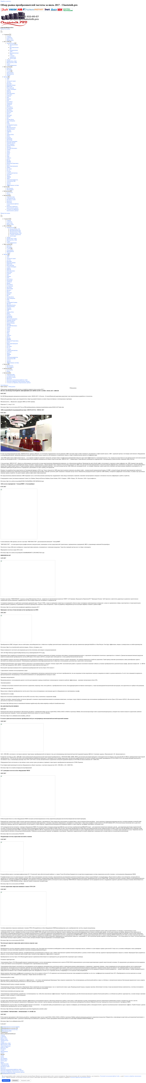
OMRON (9, 131)
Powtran (9, 137)
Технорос (9, 174)
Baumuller (9, 83)
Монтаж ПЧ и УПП (12, 62)
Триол (8, 175)
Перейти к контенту (6, 1)
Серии (8, 64)
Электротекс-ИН (11, 181)
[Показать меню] (1, 30)
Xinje (8, 156)
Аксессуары (13, 58)
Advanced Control (11, 81)
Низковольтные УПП (15, 231)
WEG (8, 155)
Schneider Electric (11, 142)
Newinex (9, 130)
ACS (8, 79)
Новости (9, 68)
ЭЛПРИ (9, 177)
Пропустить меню (5, 29)
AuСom (9, 82)
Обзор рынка (10, 72)
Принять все (6, 1080)
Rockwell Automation (12, 141)
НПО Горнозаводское (12, 166)
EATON (9, 96)
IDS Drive (9, 110)
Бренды (6, 76)
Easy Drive (9, 94)
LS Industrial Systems (12, 125)
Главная (9, 36)
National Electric (11, 129)
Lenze (8, 123)
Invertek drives (10, 119)
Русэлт (8, 170)
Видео (8, 194)
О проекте (9, 37)
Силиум (9, 171)
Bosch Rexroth (10, 88)
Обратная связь (11, 197)
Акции (8, 75)
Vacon (8, 151)
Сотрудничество (11, 198)
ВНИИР (9, 162)
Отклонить (15, 1080)
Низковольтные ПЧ (15, 229)
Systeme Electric (11, 145)
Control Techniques (11, 89)
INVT (8, 114)
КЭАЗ (8, 164)
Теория (8, 59)
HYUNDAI (10, 107)
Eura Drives (9, 101)
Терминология (10, 43)
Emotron (9, 99)
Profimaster (9, 138)
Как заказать (10, 188)
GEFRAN (9, 104)
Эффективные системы (13, 185)
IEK (8, 118)
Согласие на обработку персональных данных (13, 210)
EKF (8, 97)
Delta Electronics (11, 93)
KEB (8, 122)
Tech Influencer (4, 385)
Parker (8, 136)
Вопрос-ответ (10, 40)
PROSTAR (9, 140)
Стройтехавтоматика (12, 173)
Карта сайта (10, 38)
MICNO (9, 126)
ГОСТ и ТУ (10, 192)
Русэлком (9, 168)
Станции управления (13, 56)
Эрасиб (8, 184)
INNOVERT (10, 111)
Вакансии (9, 201)
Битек (8, 159)
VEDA (8, 152)
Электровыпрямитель (12, 179)
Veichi (8, 153)
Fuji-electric (9, 103)
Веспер (8, 160)
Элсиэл (8, 182)
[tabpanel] (73, 27)
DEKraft (9, 92)
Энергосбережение (12, 65)
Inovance (9, 112)
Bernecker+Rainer (11, 85)
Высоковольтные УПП (16, 233)
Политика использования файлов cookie (13, 204)
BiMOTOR (9, 86)
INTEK (8, 116)
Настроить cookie (25, 1080)
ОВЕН (8, 167)
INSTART (9, 115)
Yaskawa (9, 158)
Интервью (9, 69)
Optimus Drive (10, 134)
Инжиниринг (10, 189)
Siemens (9, 147)
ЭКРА (8, 178)
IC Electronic (10, 108)
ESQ (8, 100)
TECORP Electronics (12, 148)
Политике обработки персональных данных (80, 1077)
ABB (8, 78)
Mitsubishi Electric (11, 127)
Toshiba (8, 149)
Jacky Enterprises (11, 120)
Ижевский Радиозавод (12, 163)
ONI (8, 133)
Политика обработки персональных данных (12, 207)
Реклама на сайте (11, 199)
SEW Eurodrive (10, 144)
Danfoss (9, 90)
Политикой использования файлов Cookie (110, 1076)
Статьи (8, 71)
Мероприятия (10, 74)
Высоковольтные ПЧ (15, 230)
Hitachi (8, 105)
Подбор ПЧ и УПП (12, 61)
